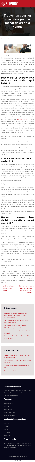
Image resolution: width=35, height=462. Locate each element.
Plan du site (17, 461)
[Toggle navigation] (32, 3)
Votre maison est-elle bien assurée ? (14, 371)
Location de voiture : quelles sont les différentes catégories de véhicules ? (15, 327)
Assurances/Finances (7, 39)
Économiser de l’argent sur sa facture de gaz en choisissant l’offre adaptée (25, 289)
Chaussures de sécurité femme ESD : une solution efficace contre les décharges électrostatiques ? (15, 315)
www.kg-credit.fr (22, 119)
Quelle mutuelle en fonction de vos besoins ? (8, 288)
